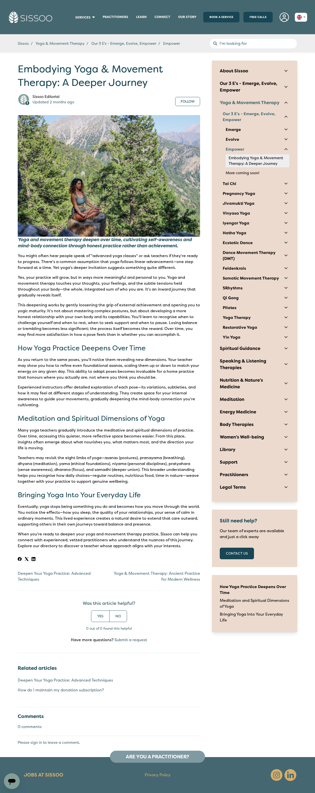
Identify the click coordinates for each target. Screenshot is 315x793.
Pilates (229, 307)
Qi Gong (231, 297)
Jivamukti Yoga (238, 203)
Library (228, 449)
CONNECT (164, 18)
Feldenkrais (234, 268)
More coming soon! (242, 173)
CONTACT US (237, 553)
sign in (36, 742)
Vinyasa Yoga (236, 213)
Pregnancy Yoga (239, 193)
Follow (188, 101)
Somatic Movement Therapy (251, 278)
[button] (284, 17)
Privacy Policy (158, 775)
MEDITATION (73, 24)
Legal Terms (233, 487)
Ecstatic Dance (238, 242)
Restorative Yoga (240, 327)
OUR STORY (187, 17)
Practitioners (234, 474)
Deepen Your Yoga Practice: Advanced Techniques (65, 680)
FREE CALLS (258, 17)
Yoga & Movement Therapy (59, 43)
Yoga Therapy (237, 317)
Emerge (233, 129)
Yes (100, 616)
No (118, 616)
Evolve (232, 139)
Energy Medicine (238, 412)
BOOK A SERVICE (221, 17)
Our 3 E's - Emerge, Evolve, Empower (123, 43)
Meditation (232, 399)
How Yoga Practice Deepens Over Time (253, 589)
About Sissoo (234, 71)
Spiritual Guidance (240, 348)
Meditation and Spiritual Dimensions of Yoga (254, 603)
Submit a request (130, 640)
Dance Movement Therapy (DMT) (249, 255)
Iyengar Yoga (236, 223)
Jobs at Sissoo (43, 775)
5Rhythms (233, 288)
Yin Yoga (231, 337)
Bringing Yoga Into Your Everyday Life (251, 617)
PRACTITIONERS (115, 18)
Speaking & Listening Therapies (243, 364)
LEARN (143, 18)
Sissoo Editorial (46, 96)
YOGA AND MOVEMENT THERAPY (74, 27)
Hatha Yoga (234, 233)
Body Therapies (237, 424)
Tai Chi (229, 183)
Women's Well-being (242, 437)
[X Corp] (27, 559)
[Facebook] (20, 559)
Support (228, 462)
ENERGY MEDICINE (73, 23)
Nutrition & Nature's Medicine (241, 383)
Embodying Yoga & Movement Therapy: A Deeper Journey (256, 161)
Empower (171, 43)
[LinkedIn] (33, 559)
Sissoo (23, 43)
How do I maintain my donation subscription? (61, 690)
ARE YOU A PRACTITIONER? (157, 757)
